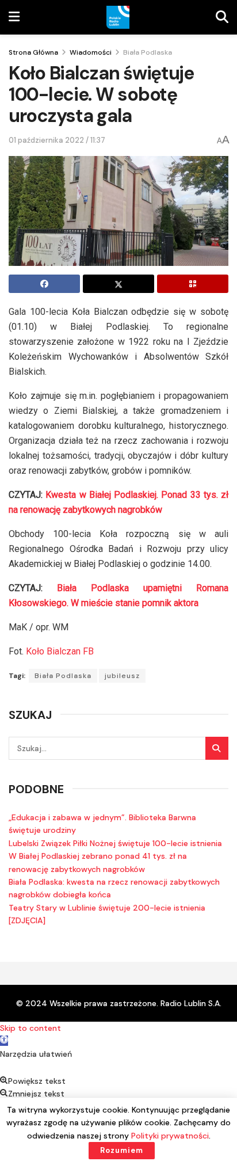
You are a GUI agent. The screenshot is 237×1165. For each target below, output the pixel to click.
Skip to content (30, 1028)
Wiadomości (91, 52)
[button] (4, 1040)
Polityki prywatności (170, 1135)
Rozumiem (121, 1150)
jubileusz (122, 675)
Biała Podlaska (147, 52)
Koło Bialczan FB (60, 651)
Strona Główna (33, 52)
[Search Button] (216, 748)
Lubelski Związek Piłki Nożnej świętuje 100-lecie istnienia (115, 843)
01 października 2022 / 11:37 (57, 140)
